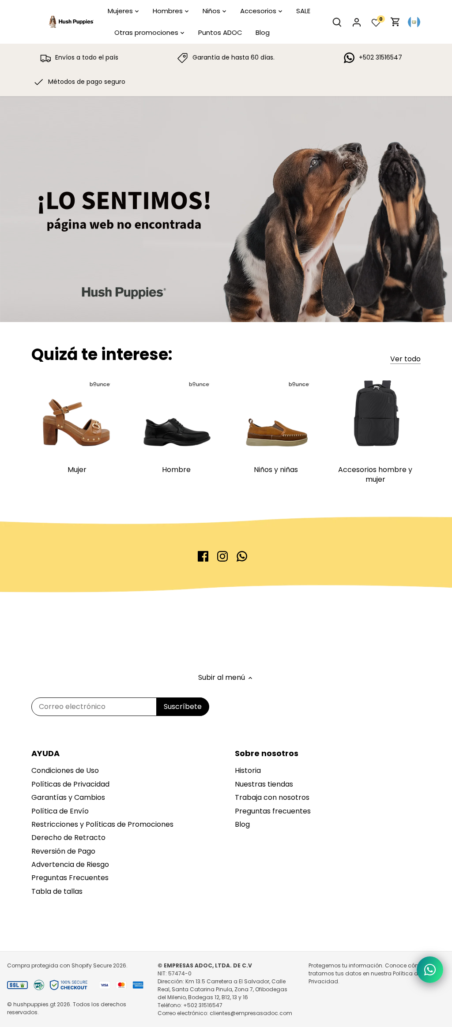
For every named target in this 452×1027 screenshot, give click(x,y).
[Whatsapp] (242, 556)
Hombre (176, 470)
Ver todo (405, 359)
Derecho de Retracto (68, 837)
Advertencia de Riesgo (70, 864)
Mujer (77, 470)
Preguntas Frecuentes (70, 878)
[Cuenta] (356, 22)
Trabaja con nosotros (272, 797)
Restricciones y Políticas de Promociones (102, 824)
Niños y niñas (276, 470)
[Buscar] (337, 22)
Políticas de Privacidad (70, 784)
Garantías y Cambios (68, 797)
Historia (248, 770)
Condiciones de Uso (65, 770)
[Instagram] (222, 556)
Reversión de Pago (63, 851)
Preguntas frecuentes (273, 811)
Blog (242, 824)
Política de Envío (60, 811)
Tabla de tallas (57, 891)
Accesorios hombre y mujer (375, 474)
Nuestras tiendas (264, 784)
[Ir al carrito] (395, 22)
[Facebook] (203, 556)
